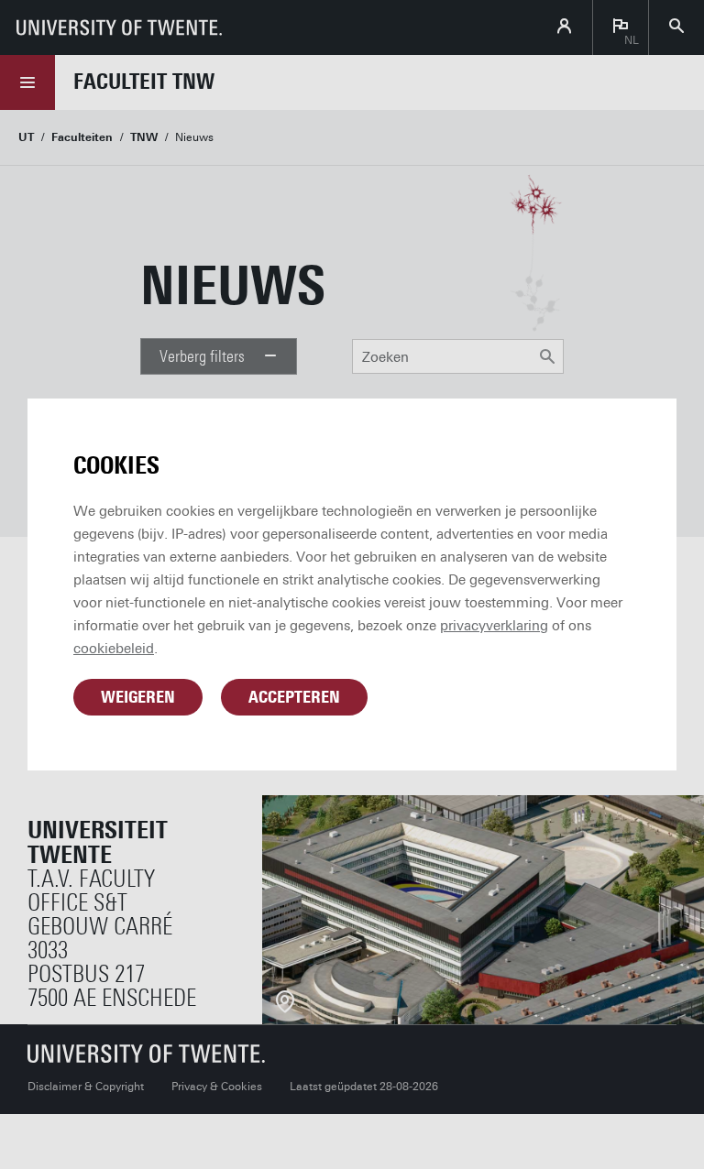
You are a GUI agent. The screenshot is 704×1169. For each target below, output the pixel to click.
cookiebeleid (113, 648)
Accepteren (294, 697)
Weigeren (138, 697)
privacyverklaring (494, 625)
